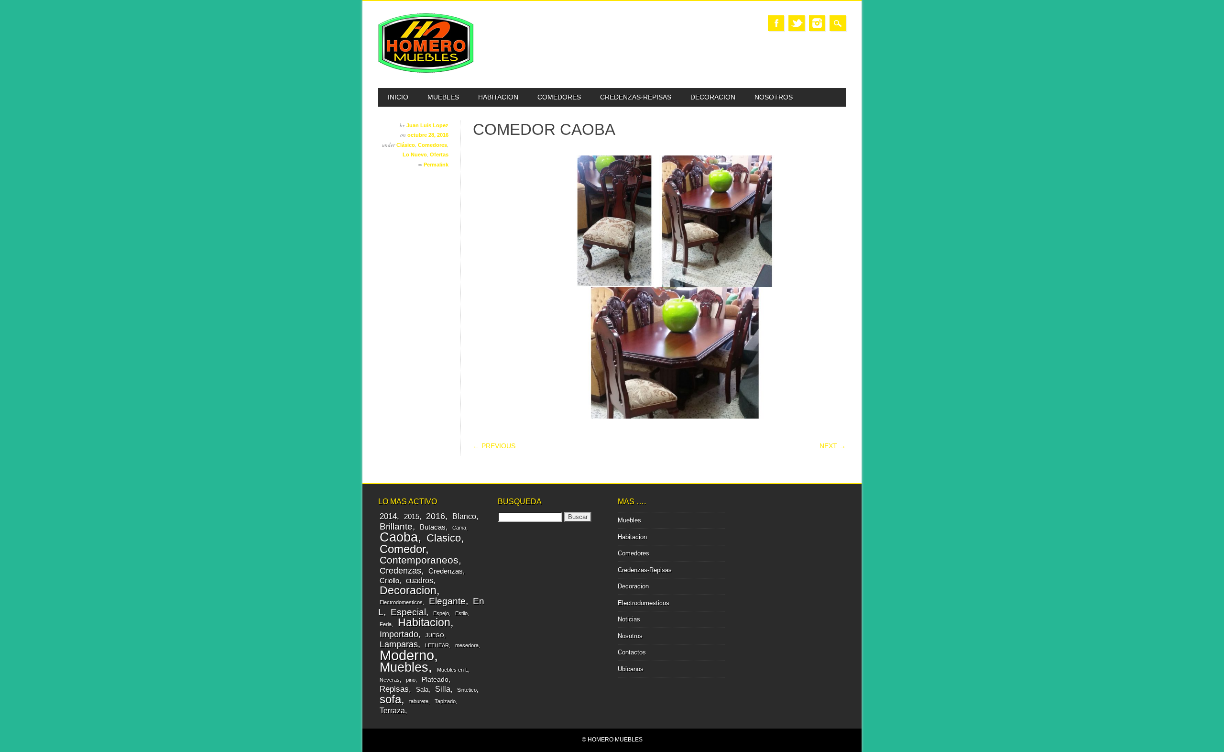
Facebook (776, 23)
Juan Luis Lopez (427, 125)
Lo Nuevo (415, 154)
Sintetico (467, 690)
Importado (399, 634)
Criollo (389, 580)
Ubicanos (631, 669)
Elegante (447, 601)
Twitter (796, 23)
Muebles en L (452, 670)
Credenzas (400, 570)
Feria (386, 624)
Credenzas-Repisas (635, 97)
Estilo (461, 613)
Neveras (390, 680)
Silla (442, 689)
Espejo (441, 613)
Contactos (632, 652)
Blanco (464, 516)
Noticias (629, 619)
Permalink (436, 164)
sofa (390, 699)
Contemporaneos (419, 559)
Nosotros (773, 97)
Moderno (407, 655)
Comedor (403, 548)
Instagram (817, 23)
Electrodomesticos (401, 602)
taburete (418, 701)
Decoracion (712, 97)
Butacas (433, 527)
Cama (459, 528)
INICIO (398, 97)
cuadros (419, 580)
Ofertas (439, 154)
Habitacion (498, 97)
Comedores (559, 97)
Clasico (443, 538)
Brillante (396, 526)
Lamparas (399, 644)
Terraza (392, 710)
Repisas (394, 689)
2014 (388, 516)
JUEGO (435, 635)
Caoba (399, 537)
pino (410, 680)
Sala (422, 689)
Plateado (435, 679)
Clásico (405, 145)
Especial (408, 612)
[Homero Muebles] (426, 71)
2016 (435, 516)
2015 (411, 516)
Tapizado (445, 701)
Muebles (443, 97)
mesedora (467, 645)
